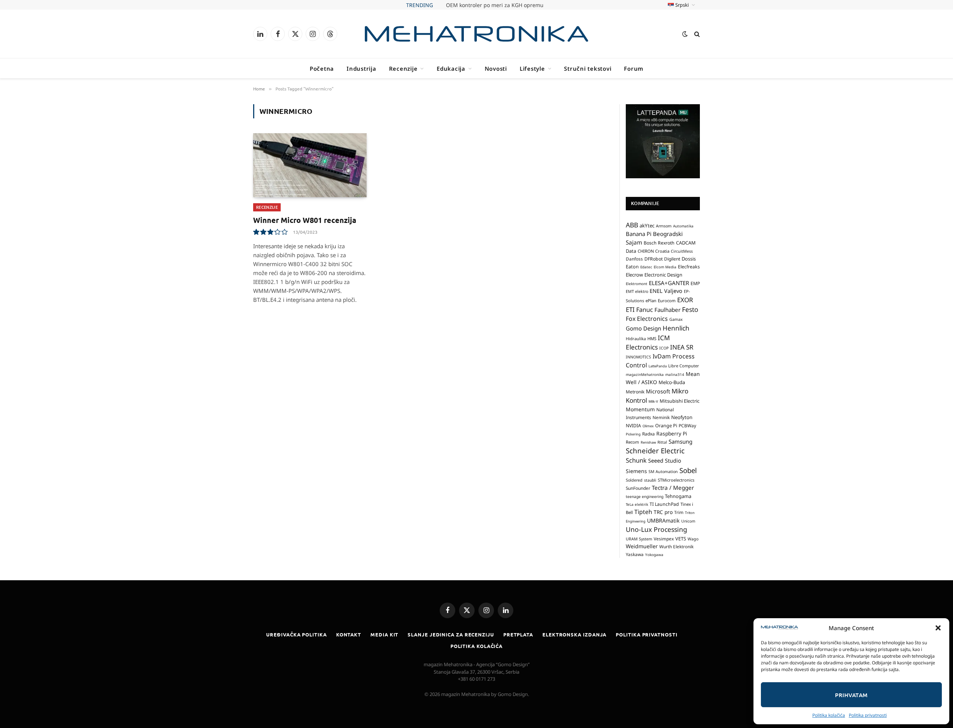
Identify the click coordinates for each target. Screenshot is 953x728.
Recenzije (403, 68)
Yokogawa (654, 554)
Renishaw (648, 442)
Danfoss (634, 259)
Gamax (676, 319)
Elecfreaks (689, 267)
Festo (690, 309)
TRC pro (663, 512)
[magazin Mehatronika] (476, 33)
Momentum (640, 409)
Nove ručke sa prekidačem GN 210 (494, 5)
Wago (693, 539)
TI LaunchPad (664, 504)
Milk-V (653, 401)
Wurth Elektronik (676, 546)
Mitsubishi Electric (679, 400)
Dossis (689, 258)
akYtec (647, 225)
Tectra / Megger (673, 487)
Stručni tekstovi (587, 68)
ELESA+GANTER (669, 283)
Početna (322, 68)
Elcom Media (665, 266)
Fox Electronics (647, 318)
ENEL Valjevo (666, 290)
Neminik (661, 417)
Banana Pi (638, 233)
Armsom (664, 226)
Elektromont (636, 283)
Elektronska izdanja (574, 634)
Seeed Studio (664, 460)
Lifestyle (532, 68)
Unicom (688, 521)
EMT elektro (637, 291)
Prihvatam (851, 695)
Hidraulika (636, 338)
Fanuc (644, 310)
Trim (678, 512)
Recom (632, 442)
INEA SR (682, 347)
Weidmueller (642, 546)
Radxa (648, 434)
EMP (695, 283)
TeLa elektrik (637, 504)
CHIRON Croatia (653, 251)
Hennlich (676, 328)
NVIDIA (633, 425)
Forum (633, 68)
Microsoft (658, 391)
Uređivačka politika (296, 634)
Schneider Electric (655, 450)
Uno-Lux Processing (656, 529)
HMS (651, 338)
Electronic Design (663, 274)
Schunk (636, 460)
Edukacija (451, 68)
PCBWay (687, 425)
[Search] (696, 34)
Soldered (634, 480)
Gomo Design (643, 328)
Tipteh (643, 512)
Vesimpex (664, 539)
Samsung (680, 441)
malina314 (674, 374)
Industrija (361, 68)
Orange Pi (666, 425)
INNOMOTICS (638, 357)
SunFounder (638, 488)
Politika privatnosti (868, 715)
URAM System (639, 539)
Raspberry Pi (671, 433)
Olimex (648, 426)
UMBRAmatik (663, 520)
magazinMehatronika (645, 374)
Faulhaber (667, 309)
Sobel (688, 470)
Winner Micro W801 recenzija (304, 220)
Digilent (672, 259)
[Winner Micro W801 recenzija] (310, 165)
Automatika (683, 226)
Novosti (496, 68)
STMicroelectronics (676, 480)
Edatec (646, 266)
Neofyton (681, 417)
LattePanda (657, 366)
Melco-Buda (672, 382)
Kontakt (348, 634)
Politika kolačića (828, 715)
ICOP (664, 348)
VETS (680, 538)
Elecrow (634, 274)
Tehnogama (678, 496)
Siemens (636, 471)
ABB (632, 224)
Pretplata (518, 634)
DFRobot (653, 259)
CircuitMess (682, 251)
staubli (650, 480)
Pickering (633, 434)
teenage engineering (644, 496)
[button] (938, 628)
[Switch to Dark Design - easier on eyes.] (685, 34)
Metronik (635, 392)
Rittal (662, 442)
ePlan (651, 300)
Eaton (632, 267)
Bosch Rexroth (659, 243)
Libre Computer (683, 365)
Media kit (384, 634)
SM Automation (663, 471)
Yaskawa (635, 554)
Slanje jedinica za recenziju (451, 634)
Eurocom (667, 300)
